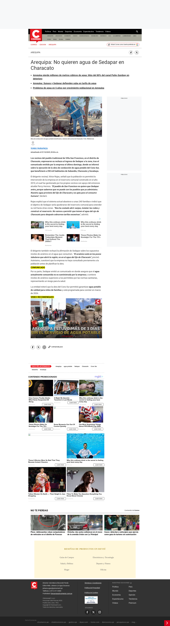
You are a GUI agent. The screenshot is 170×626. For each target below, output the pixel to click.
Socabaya (43, 369)
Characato (85, 366)
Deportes (68, 31)
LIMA (134, 36)
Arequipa (35, 52)
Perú (54, 31)
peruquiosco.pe (123, 622)
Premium (132, 603)
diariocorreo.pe (108, 622)
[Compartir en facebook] (131, 52)
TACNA (61, 39)
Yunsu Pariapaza (39, 148)
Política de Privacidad (92, 588)
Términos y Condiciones (93, 583)
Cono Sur (94, 366)
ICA (110, 36)
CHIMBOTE (67, 36)
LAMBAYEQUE (127, 36)
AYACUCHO (59, 36)
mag (133, 622)
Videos (108, 31)
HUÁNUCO (103, 36)
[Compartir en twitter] (137, 52)
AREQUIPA (50, 36)
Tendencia (100, 31)
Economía (78, 31)
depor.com (84, 622)
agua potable (68, 366)
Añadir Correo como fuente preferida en (123, 44)
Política (48, 31)
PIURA (49, 39)
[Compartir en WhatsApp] (44, 347)
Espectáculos (88, 31)
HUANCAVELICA (84, 36)
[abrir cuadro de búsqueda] (137, 31)
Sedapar (77, 366)
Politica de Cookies (91, 593)
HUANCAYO (94, 36)
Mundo (60, 31)
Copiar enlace (57, 347)
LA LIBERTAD (117, 36)
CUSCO (75, 36)
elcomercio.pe (43, 622)
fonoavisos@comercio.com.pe (61, 593)
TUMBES (67, 39)
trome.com (95, 622)
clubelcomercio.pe (58, 622)
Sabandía (35, 369)
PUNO (55, 39)
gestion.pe (73, 622)
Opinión (132, 595)
